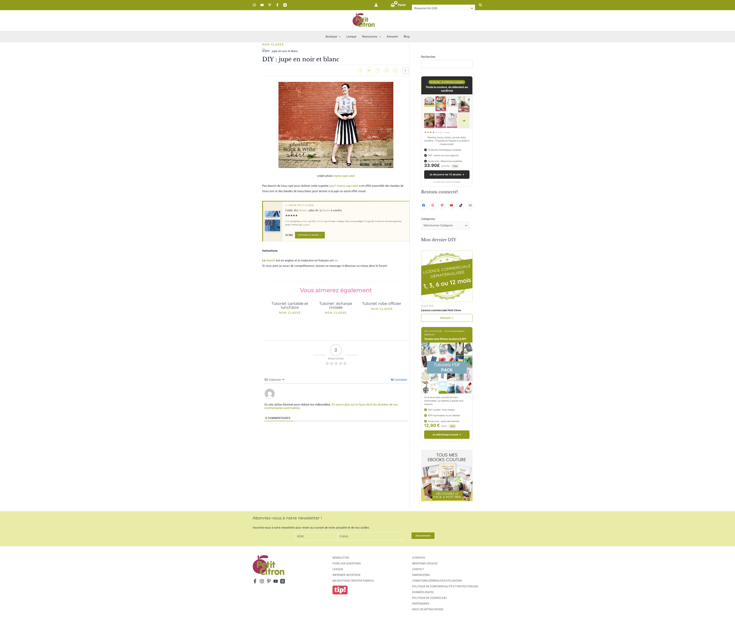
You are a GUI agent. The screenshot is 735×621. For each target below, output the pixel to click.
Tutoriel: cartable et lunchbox (290, 305)
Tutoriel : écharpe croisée (335, 305)
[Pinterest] (269, 5)
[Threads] (285, 5)
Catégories (428, 219)
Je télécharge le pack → (446, 434)
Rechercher (428, 57)
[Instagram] (254, 5)
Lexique (337, 569)
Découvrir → (446, 318)
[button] (480, 5)
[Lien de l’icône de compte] (376, 5)
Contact (418, 569)
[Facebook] (277, 5)
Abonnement (423, 535)
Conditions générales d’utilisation (437, 580)
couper (306, 224)
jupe (332, 186)
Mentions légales (424, 563)
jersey (304, 221)
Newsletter (340, 557)
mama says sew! (344, 176)
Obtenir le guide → (310, 235)
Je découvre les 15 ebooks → (447, 174)
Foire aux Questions (346, 563)
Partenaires (420, 603)
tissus (303, 210)
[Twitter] (369, 70)
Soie (287, 221)
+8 (463, 120)
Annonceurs (421, 574)
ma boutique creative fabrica (353, 580)
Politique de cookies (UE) (429, 597)
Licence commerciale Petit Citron (441, 310)
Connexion (400, 379)
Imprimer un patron (346, 574)
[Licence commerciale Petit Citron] (447, 276)
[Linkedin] (387, 70)
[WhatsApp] (395, 70)
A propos (418, 557)
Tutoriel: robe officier (381, 303)
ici (335, 260)
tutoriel (270, 260)
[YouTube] (262, 5)
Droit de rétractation (427, 609)
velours (320, 221)
